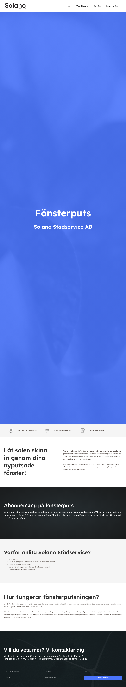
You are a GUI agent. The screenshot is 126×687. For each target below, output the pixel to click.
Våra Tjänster (82, 6)
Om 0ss (97, 6)
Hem (69, 6)
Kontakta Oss (112, 6)
